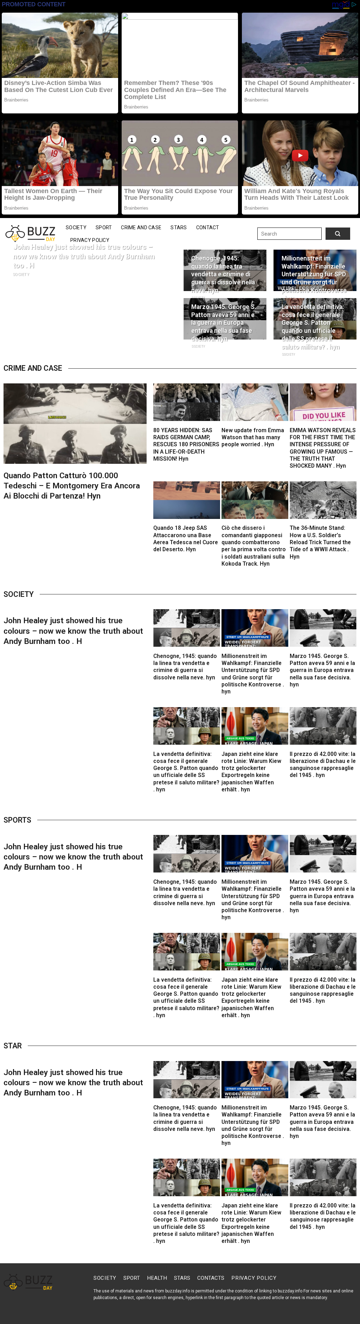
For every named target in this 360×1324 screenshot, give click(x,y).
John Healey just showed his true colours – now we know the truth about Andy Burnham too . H (84, 256)
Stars (179, 227)
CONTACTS (210, 1278)
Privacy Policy (89, 240)
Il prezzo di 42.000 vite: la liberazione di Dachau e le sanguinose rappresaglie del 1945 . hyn (323, 765)
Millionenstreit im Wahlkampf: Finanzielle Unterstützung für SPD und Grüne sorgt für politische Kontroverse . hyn (314, 278)
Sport (104, 227)
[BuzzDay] (30, 234)
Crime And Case (141, 227)
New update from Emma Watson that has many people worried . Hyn (252, 437)
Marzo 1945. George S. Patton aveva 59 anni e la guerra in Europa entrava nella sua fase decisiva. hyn (223, 322)
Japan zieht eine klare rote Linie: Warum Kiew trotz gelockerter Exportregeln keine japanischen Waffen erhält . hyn (251, 772)
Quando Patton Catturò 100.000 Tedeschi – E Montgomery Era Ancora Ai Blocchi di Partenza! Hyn (72, 485)
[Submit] (330, 234)
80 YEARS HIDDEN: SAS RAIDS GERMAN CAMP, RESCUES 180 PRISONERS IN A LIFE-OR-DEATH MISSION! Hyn (186, 444)
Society (76, 227)
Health (157, 1278)
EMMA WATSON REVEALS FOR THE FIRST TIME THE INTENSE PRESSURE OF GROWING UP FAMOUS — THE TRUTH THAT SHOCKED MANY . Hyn (323, 448)
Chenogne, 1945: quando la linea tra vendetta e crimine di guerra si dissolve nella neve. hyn (223, 274)
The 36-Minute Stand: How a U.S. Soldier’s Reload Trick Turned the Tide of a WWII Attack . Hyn (320, 542)
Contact (207, 227)
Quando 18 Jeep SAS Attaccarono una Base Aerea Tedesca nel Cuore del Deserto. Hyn (185, 539)
